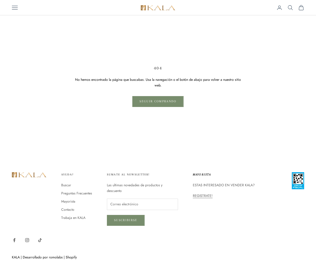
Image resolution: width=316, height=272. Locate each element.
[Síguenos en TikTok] (40, 240)
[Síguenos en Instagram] (27, 240)
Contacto (67, 209)
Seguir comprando (157, 101)
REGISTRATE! (203, 195)
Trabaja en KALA (73, 217)
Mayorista (68, 201)
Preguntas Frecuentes (76, 193)
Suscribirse (126, 220)
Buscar (66, 185)
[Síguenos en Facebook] (14, 240)
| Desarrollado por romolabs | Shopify (49, 257)
